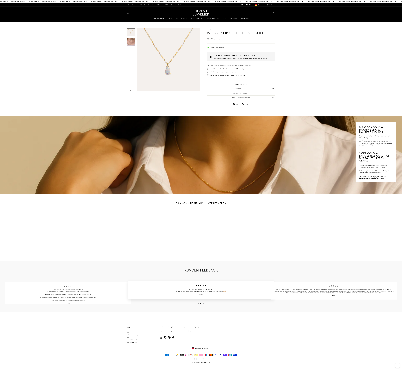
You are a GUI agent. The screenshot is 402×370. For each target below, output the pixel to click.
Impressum (135, 4)
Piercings (212, 19)
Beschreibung (241, 88)
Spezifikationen (241, 84)
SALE (224, 19)
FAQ (158, 4)
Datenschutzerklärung (149, 4)
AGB (141, 4)
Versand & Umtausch (167, 4)
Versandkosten (219, 40)
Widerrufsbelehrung (179, 4)
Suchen (128, 4)
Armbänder (173, 19)
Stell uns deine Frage (241, 97)
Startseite (209, 29)
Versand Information (241, 93)
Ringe (184, 19)
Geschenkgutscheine (239, 19)
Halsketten (158, 19)
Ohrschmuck (196, 19)
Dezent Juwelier (201, 12)
